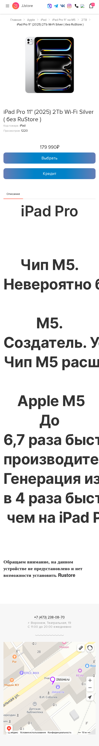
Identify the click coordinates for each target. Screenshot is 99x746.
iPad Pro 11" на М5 (64, 20)
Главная (15, 20)
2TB (84, 20)
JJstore (27, 6)
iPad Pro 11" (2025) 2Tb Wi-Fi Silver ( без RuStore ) (50, 24)
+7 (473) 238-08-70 (49, 617)
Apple (31, 20)
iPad (44, 20)
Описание (13, 194)
